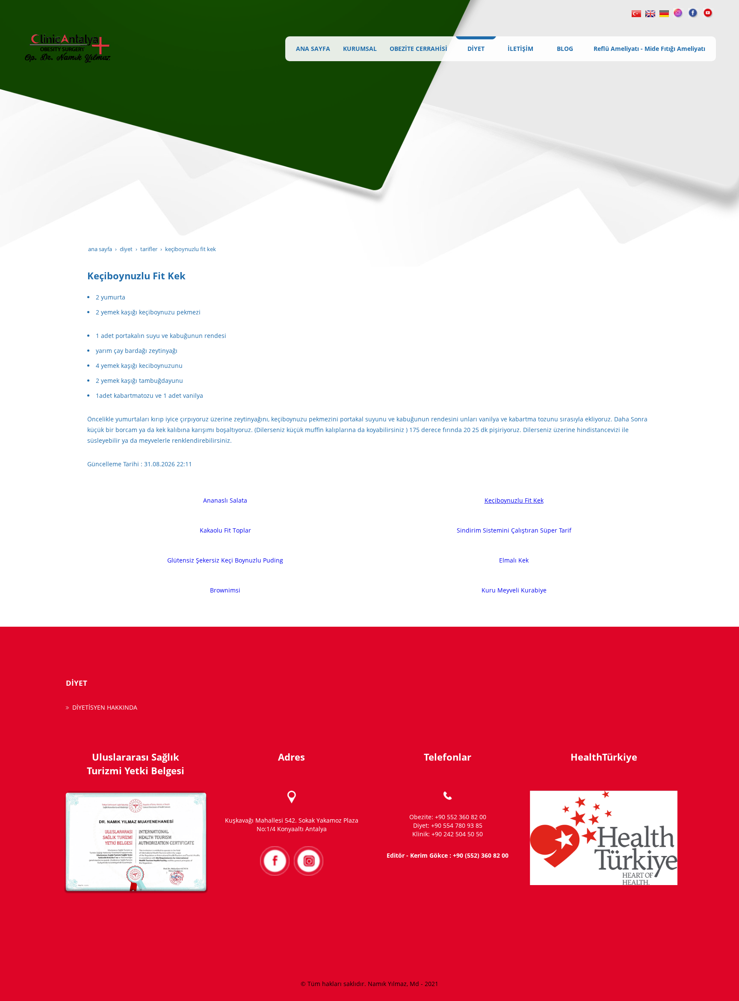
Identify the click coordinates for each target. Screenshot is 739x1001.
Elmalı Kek (514, 560)
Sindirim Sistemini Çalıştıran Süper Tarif (514, 530)
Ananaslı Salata (225, 500)
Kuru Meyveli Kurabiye (514, 590)
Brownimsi (225, 590)
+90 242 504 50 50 (457, 834)
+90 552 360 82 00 (460, 817)
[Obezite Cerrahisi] (636, 13)
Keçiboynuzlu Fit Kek (514, 500)
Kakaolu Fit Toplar (225, 530)
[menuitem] (313, 48)
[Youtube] (708, 13)
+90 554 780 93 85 (456, 825)
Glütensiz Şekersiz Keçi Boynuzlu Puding (225, 560)
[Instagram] (678, 13)
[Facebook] (693, 13)
